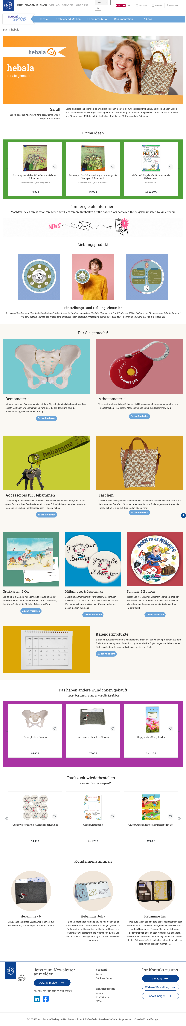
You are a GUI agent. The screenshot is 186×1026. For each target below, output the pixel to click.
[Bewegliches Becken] (35, 719)
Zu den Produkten (46, 418)
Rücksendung (104, 978)
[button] (20, 5)
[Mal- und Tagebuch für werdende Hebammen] (151, 158)
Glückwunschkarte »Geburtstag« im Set (150, 824)
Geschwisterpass (93, 824)
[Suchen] (98, 8)
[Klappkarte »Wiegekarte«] (151, 719)
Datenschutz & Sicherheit (82, 1019)
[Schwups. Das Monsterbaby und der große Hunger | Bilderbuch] (93, 158)
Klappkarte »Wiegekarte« (150, 737)
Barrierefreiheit (108, 1019)
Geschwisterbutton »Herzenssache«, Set (35, 824)
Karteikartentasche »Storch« (93, 737)
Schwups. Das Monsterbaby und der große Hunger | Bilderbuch (93, 177)
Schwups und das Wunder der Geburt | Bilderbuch (35, 177)
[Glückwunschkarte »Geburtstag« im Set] (151, 807)
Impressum (125, 1019)
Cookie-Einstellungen (147, 1019)
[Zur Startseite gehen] (8, 5)
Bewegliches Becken (35, 737)
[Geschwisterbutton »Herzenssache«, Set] (35, 807)
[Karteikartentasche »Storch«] (93, 719)
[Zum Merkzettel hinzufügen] (54, 167)
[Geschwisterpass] (93, 807)
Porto (99, 974)
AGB (63, 1019)
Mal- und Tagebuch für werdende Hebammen (151, 177)
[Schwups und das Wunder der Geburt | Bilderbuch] (35, 158)
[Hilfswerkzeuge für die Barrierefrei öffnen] (183, 515)
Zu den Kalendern (106, 653)
